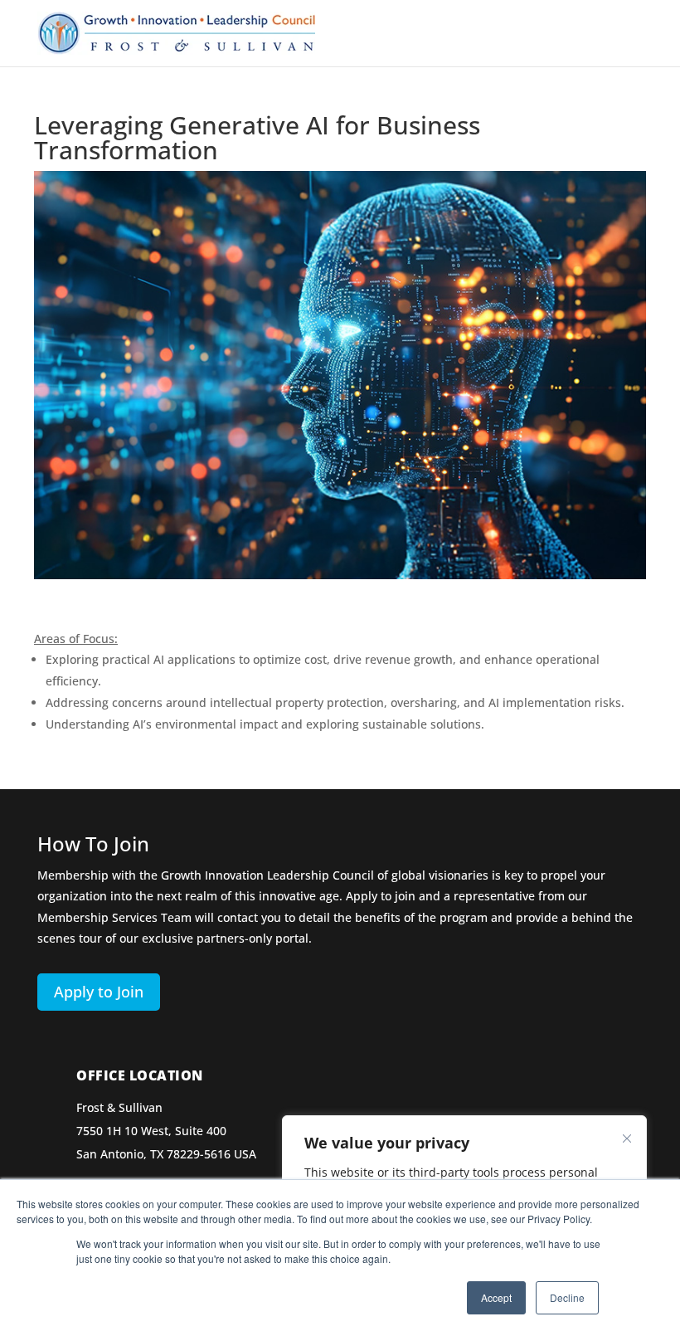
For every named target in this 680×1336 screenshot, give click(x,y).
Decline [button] (567, 1297)
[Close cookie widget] (627, 1138)
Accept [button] (496, 1297)
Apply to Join (98, 992)
